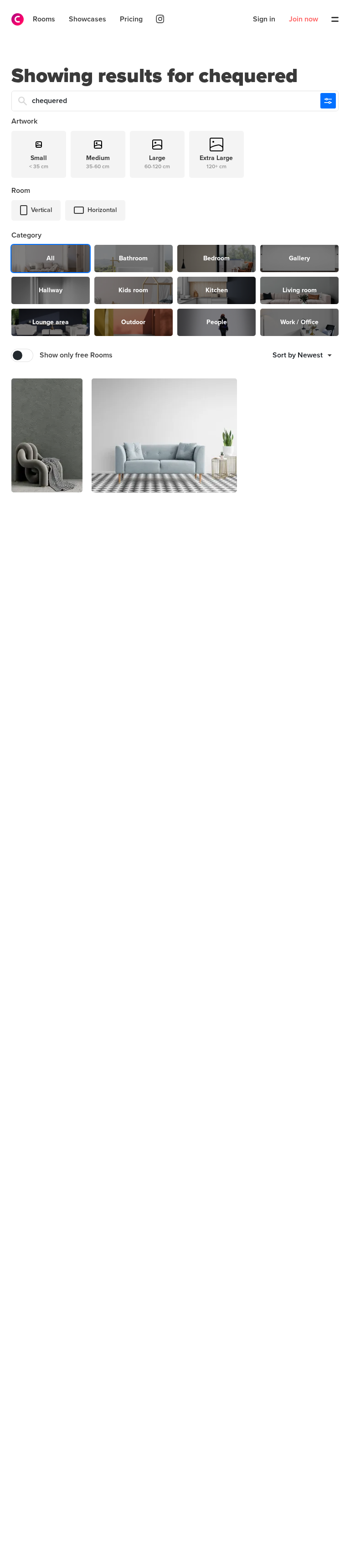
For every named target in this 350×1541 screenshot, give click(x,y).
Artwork (24, 121)
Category (26, 235)
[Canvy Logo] (14, 19)
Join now (303, 19)
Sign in (264, 19)
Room (20, 190)
